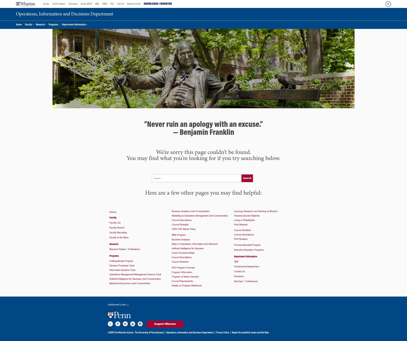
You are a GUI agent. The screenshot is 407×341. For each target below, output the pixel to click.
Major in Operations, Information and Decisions (195, 244)
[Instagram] (140, 324)
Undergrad (73, 4)
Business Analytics (181, 240)
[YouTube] (132, 324)
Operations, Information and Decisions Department (189, 332)
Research (40, 24)
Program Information (182, 272)
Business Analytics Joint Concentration (191, 212)
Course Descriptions (182, 220)
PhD (112, 4)
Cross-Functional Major (183, 253)
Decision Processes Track (122, 266)
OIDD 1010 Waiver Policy (184, 229)
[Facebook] (117, 324)
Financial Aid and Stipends (247, 216)
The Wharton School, (124, 332)
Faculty (46, 4)
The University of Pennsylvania (149, 332)
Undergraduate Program (121, 261)
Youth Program (58, 4)
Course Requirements (182, 281)
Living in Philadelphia (244, 220)
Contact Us (239, 272)
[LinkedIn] (125, 324)
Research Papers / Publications (124, 249)
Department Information (74, 24)
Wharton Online (134, 4)
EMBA (104, 4)
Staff (236, 262)
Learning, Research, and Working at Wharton (256, 212)
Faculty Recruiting (118, 233)
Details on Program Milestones (187, 286)
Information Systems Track (122, 270)
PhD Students (241, 239)
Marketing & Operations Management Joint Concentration (200, 216)
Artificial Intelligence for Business (188, 249)
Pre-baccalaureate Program (247, 245)
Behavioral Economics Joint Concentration (130, 284)
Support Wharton (165, 324)
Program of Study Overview (185, 277)
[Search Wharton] (388, 4)
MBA (97, 4)
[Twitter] (110, 324)
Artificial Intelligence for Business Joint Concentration (135, 279)
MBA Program (179, 235)
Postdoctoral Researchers (246, 267)
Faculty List (115, 223)
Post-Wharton (241, 225)
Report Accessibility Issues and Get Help (250, 332)
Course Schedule (180, 225)
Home (19, 24)
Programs (53, 24)
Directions (239, 277)
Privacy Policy (222, 332)
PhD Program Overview (183, 268)
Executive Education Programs (249, 250)
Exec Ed (120, 4)
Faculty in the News (119, 238)
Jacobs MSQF (86, 4)
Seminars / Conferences (246, 282)
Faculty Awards (116, 228)
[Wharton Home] (25, 4)
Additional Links (117, 305)
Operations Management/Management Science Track (135, 275)
